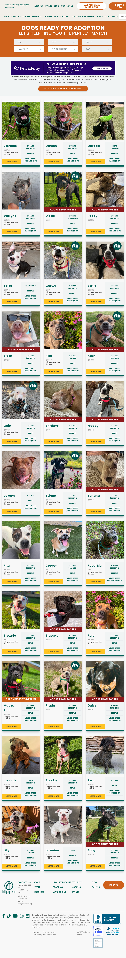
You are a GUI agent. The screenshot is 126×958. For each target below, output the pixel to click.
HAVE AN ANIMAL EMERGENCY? (91, 6)
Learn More (11, 161)
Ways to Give (102, 16)
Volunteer (77, 882)
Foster (37, 887)
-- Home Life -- (22, 49)
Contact (36, 932)
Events (48, 6)
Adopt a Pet (10, 16)
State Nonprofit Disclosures (44, 934)
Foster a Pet (24, 16)
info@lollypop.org (25, 903)
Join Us (114, 16)
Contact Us (67, 6)
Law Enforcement (62, 882)
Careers (96, 887)
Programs (58, 887)
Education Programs (83, 16)
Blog (56, 6)
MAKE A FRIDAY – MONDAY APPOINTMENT (63, 88)
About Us (38, 6)
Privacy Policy (49, 932)
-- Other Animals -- (59, 49)
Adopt (37, 882)
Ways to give (59, 892)
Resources (37, 16)
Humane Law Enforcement (58, 16)
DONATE (113, 885)
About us (76, 887)
